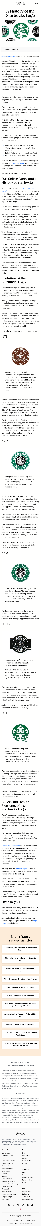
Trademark (5, 1189)
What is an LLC (27, 1191)
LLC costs (25, 1194)
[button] (20, 49)
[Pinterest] (18, 1205)
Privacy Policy (17, 1220)
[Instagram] (13, 1205)
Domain (4, 1174)
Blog (23, 1153)
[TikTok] (32, 1205)
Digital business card (9, 1194)
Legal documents (7, 1186)
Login (36, 3)
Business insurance (8, 1166)
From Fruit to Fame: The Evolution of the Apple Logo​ (20, 1034)
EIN (3, 1158)
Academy (25, 1158)
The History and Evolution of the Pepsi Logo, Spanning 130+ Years (20, 1004)
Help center (26, 1156)
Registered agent (8, 1156)
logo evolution (18, 163)
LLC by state (26, 1161)
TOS (7, 1220)
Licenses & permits (8, 1161)
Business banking (7, 1168)
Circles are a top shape (11, 846)
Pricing (24, 1163)
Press (24, 1182)
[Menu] (4, 3)
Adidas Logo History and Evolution (20, 995)
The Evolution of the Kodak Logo (20, 987)
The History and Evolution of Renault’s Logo (20, 959)
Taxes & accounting (8, 1181)
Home (4, 56)
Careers (25, 1175)
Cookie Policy (30, 1220)
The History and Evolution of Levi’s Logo (20, 979)
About (24, 1172)
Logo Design (11, 56)
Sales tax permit (7, 1163)
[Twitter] (23, 1205)
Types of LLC (26, 1197)
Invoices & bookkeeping (10, 1184)
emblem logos (21, 869)
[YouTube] (27, 1205)
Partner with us (27, 1180)
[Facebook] (9, 1205)
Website (5, 1176)
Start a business (27, 1199)
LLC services (6, 1153)
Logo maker (6, 1171)
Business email (7, 1179)
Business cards (7, 1192)
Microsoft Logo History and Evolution (20, 1024)
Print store (5, 1199)
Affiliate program (27, 1177)
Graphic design (7, 1197)
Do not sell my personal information (20, 1224)
